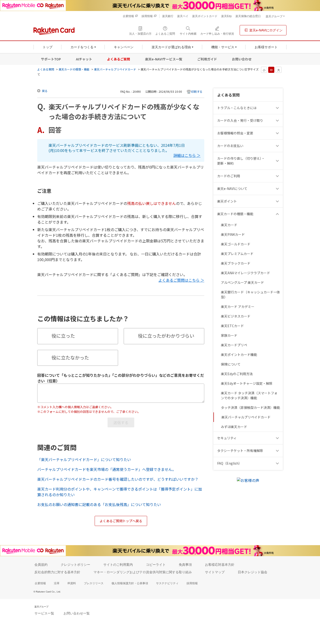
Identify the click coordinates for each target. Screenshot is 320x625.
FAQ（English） (229, 463)
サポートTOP (51, 59)
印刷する (196, 91)
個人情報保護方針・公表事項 (130, 583)
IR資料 (71, 583)
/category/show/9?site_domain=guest (278, 120)
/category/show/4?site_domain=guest (278, 201)
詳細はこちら (184, 155)
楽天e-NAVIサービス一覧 (163, 59)
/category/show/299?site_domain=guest (278, 438)
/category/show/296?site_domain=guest (278, 450)
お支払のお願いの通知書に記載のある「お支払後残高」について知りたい (99, 504)
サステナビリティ (167, 583)
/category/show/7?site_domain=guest (278, 188)
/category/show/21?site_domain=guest (278, 133)
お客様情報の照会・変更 (235, 133)
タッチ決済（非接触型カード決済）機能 (250, 407)
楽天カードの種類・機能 (74, 69)
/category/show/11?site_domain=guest (278, 108)
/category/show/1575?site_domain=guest (278, 146)
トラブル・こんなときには (237, 107)
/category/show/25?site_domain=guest (278, 214)
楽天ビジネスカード (235, 316)
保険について (231, 364)
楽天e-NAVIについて (232, 188)
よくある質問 (45, 69)
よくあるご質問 (118, 59)
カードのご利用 (228, 176)
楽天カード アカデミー (237, 306)
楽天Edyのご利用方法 (237, 373)
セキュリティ (227, 438)
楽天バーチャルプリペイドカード (115, 69)
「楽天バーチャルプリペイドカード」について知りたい (84, 459)
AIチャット (84, 59)
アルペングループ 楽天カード (242, 282)
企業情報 (40, 583)
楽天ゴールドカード (235, 244)
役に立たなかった (70, 357)
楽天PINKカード (233, 234)
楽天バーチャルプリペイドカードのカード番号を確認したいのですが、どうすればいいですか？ (117, 479)
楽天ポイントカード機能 (239, 354)
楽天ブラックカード (235, 263)
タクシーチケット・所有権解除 (240, 450)
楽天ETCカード (232, 325)
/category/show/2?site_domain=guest (278, 176)
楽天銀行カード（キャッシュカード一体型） (250, 294)
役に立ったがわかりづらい (166, 335)
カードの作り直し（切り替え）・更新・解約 (241, 161)
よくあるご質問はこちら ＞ (181, 280)
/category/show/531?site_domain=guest (278, 463)
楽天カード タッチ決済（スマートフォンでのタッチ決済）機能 (249, 395)
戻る (45, 91)
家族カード (229, 335)
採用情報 (192, 583)
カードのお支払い (230, 145)
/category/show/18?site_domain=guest (278, 161)
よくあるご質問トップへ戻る (121, 520)
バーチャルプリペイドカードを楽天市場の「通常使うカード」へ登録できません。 (106, 469)
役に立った (63, 335)
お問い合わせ (242, 59)
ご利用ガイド (207, 59)
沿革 (57, 583)
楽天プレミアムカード (237, 253)
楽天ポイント (227, 201)
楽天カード (229, 224)
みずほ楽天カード (234, 426)
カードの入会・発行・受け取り (240, 120)
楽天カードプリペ (234, 345)
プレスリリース (94, 583)
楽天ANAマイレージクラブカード (245, 272)
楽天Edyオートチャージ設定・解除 (246, 383)
